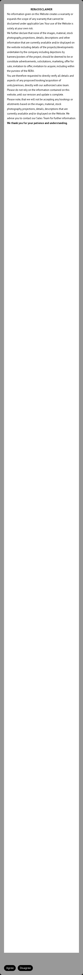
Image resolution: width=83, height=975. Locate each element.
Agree (10, 968)
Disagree (25, 968)
